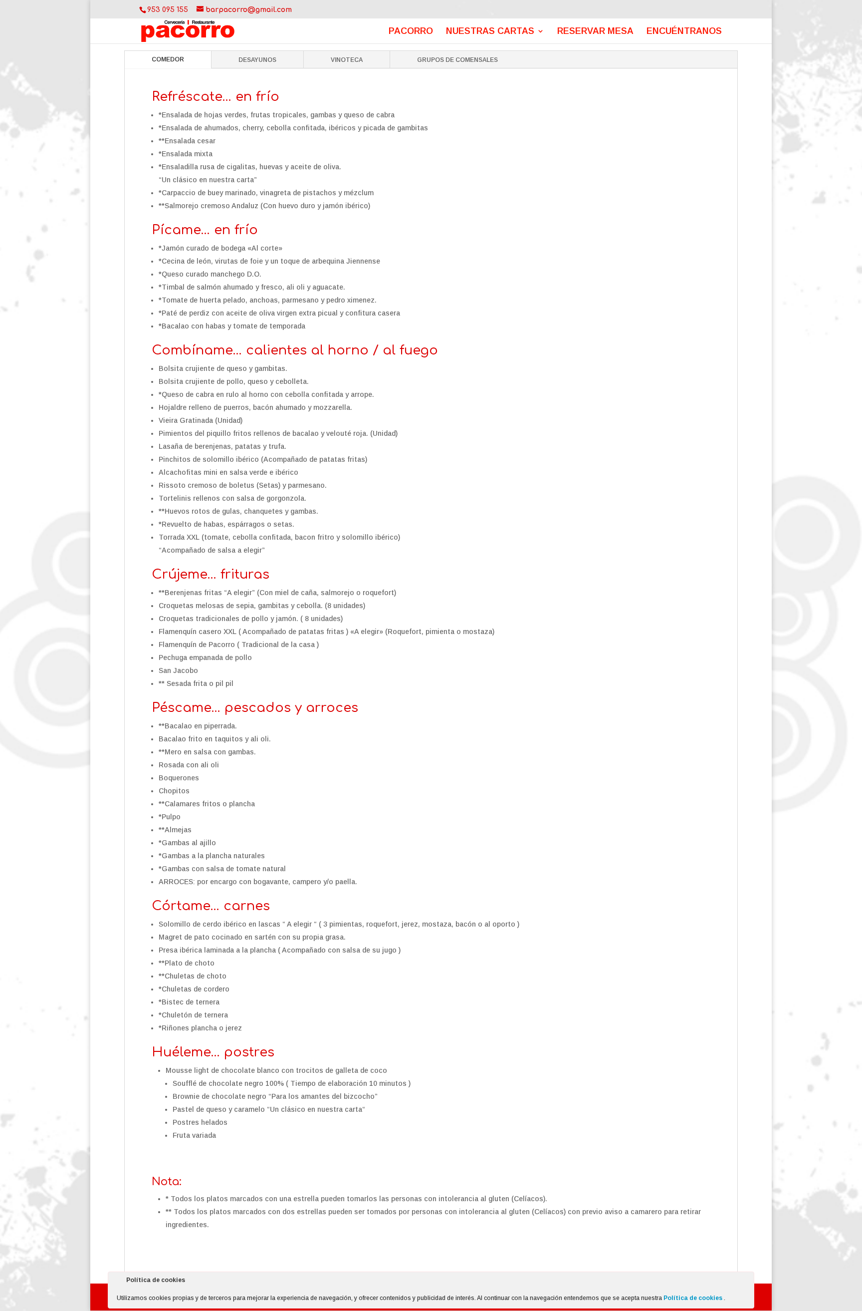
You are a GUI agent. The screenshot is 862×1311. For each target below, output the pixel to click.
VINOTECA (347, 59)
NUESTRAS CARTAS (490, 31)
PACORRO (411, 31)
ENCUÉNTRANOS (684, 31)
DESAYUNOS (257, 59)
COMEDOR (168, 59)
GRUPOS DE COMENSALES (457, 59)
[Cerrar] (746, 1282)
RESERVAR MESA (595, 31)
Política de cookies (693, 1298)
